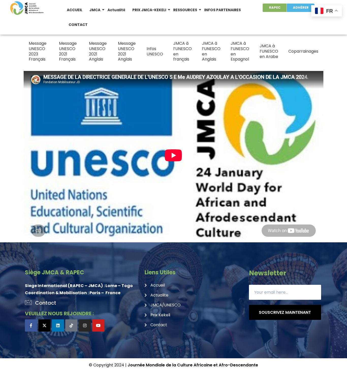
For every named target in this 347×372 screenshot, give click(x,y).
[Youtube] (98, 325)
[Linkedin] (58, 325)
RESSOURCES (185, 9)
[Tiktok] (71, 325)
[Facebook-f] (31, 325)
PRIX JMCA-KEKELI (149, 9)
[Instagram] (85, 325)
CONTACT (78, 24)
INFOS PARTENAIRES (222, 9)
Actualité (116, 9)
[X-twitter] (44, 325)
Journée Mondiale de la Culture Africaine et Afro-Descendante (193, 365)
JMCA (94, 9)
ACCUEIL (74, 9)
